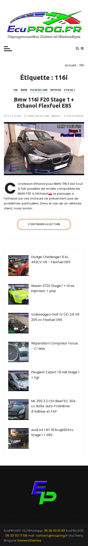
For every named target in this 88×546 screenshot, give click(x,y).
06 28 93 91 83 (55, 530)
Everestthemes (29, 540)
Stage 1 (69, 90)
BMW (24, 90)
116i (15, 90)
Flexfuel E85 (38, 90)
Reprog (55, 90)
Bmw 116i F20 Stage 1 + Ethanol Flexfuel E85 (44, 102)
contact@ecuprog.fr (52, 535)
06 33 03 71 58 (17, 535)
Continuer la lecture (44, 224)
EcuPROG (78, 116)
